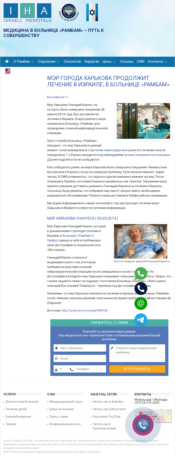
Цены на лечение (61, 409)
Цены (107, 61)
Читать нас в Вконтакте (109, 409)
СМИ (140, 61)
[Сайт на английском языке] (7, 72)
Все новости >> (58, 97)
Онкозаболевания (18, 416)
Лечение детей (16, 409)
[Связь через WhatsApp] (135, 273)
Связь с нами (58, 416)
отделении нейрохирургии (106, 150)
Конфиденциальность (65, 424)
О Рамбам (22, 61)
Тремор (11, 424)
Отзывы (126, 61)
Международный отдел (66, 401)
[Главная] (7, 62)
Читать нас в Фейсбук (108, 401)
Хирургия (91, 61)
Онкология (72, 61)
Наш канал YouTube (107, 416)
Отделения (46, 61)
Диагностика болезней (22, 401)
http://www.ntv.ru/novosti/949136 (85, 310)
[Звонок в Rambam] (135, 288)
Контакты (155, 61)
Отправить (137, 369)
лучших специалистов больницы (147, 155)
